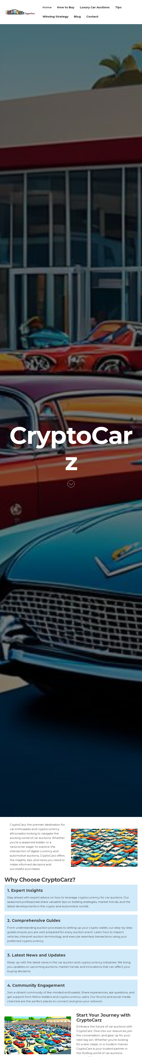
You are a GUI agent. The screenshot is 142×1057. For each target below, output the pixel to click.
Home (47, 7)
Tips (118, 7)
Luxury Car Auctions (95, 7)
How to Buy (65, 7)
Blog (77, 16)
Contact (92, 16)
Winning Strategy (55, 16)
